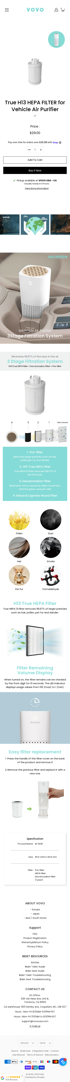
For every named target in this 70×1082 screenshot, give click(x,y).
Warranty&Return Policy (35, 942)
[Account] (56, 9)
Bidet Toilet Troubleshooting (35, 975)
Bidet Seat (25, 1051)
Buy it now (35, 170)
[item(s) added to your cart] (62, 9)
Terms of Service (35, 1054)
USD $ (42, 1043)
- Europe (35, 909)
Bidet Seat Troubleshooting (35, 979)
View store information (37, 188)
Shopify (41, 1077)
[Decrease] (29, 149)
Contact (54, 1051)
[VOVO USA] (35, 10)
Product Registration (35, 938)
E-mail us (35, 1026)
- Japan (35, 913)
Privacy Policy (35, 946)
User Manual (18, 1054)
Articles (35, 962)
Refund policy (52, 1054)
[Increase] (40, 149)
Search (14, 1051)
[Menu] (6, 9)
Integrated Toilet (40, 1051)
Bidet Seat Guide (35, 971)
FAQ (35, 933)
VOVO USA (39, 1074)
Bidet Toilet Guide (35, 966)
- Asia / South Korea (35, 918)
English (24, 1043)
